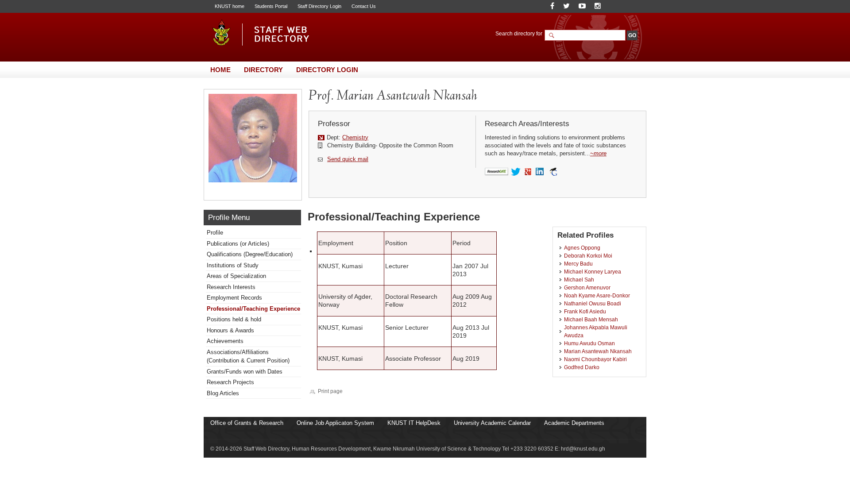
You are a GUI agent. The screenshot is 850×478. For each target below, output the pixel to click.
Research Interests (231, 287)
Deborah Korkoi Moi (588, 255)
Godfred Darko (581, 367)
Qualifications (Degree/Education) (250, 254)
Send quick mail (347, 159)
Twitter (516, 172)
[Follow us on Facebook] (552, 6)
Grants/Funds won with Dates (244, 371)
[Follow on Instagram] (598, 6)
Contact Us (364, 6)
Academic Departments (574, 423)
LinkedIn (540, 172)
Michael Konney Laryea (592, 271)
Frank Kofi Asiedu (585, 311)
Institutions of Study (233, 265)
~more (598, 153)
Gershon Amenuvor (587, 287)
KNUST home (229, 6)
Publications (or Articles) (238, 243)
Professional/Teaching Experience (253, 308)
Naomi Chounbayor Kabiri (595, 359)
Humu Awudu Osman (589, 343)
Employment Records (234, 297)
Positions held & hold (234, 319)
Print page (330, 391)
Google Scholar (553, 172)
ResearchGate (496, 172)
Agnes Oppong (582, 248)
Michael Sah (579, 279)
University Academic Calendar (492, 423)
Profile (215, 232)
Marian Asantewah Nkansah (598, 351)
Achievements (225, 341)
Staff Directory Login (319, 6)
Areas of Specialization (236, 276)
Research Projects (230, 382)
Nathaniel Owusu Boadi (592, 303)
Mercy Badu (578, 263)
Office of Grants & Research (246, 423)
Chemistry (355, 137)
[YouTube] (582, 6)
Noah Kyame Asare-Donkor (597, 295)
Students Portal (271, 6)
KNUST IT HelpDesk (413, 423)
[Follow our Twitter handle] (566, 6)
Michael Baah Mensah (591, 319)
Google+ (528, 172)
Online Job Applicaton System (335, 423)
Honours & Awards (230, 330)
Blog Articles (223, 393)
